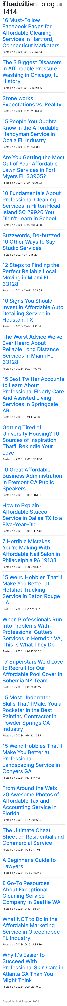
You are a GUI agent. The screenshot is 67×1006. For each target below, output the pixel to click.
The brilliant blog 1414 (20, 5)
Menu (55, 5)
